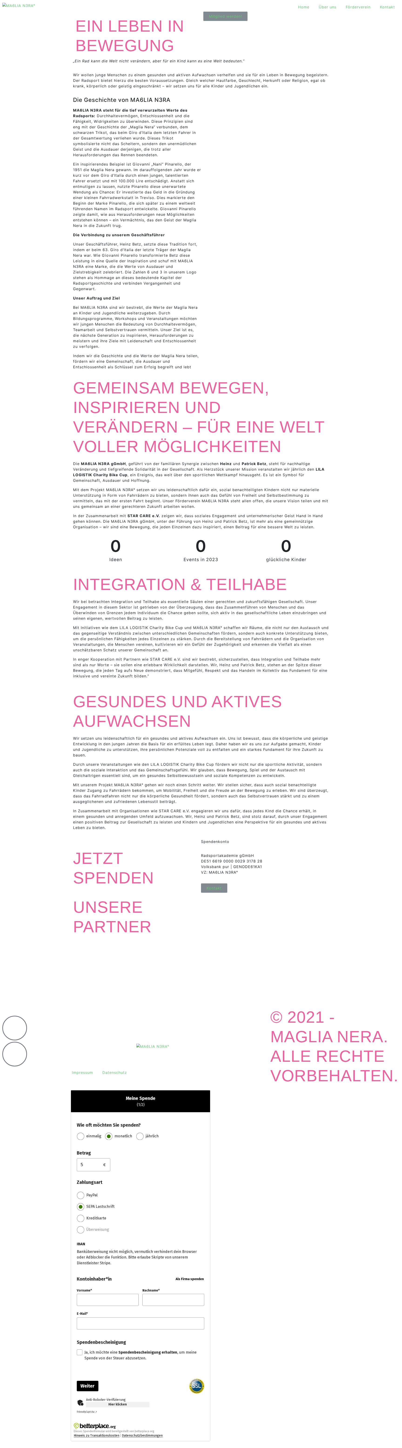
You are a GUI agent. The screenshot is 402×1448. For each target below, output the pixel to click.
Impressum (82, 1072)
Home (303, 7)
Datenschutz (114, 1072)
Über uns (327, 7)
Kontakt (387, 7)
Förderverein (358, 7)
